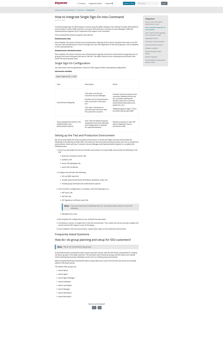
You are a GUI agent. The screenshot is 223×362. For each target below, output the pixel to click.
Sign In (164, 3)
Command (80, 10)
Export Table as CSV (63, 76)
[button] (164, 3)
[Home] (61, 4)
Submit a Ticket (129, 3)
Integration (90, 10)
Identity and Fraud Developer (65, 10)
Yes (94, 307)
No (100, 307)
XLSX (74, 76)
